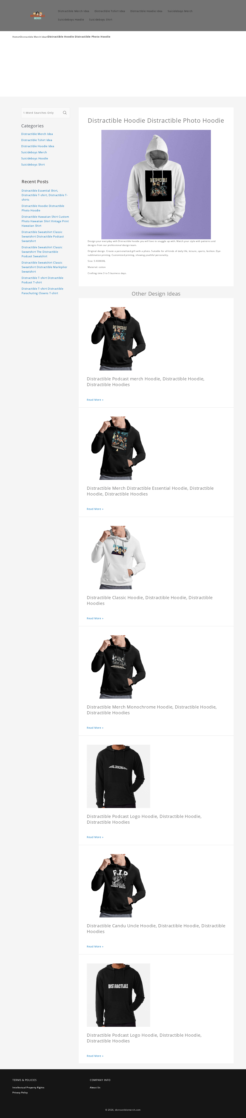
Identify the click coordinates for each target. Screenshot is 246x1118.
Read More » (95, 399)
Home (15, 36)
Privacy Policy (20, 1092)
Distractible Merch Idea (33, 36)
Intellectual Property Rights (28, 1087)
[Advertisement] (123, 69)
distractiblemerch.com (128, 1109)
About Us (95, 1087)
